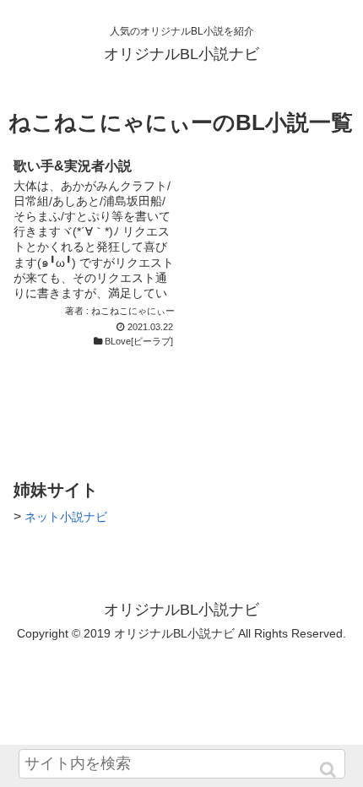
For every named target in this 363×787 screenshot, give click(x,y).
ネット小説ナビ (65, 517)
